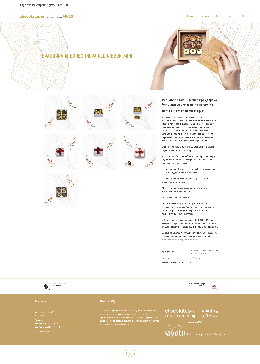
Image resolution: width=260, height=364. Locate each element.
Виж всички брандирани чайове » (179, 239)
